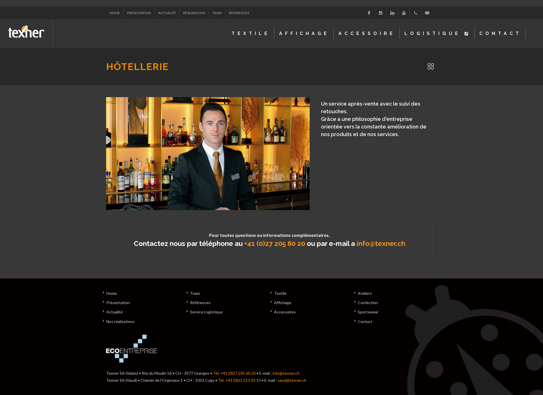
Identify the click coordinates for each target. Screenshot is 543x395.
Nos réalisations (120, 321)
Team (217, 13)
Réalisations (194, 13)
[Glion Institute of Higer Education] (208, 153)
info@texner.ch (381, 243)
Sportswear (368, 311)
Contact (365, 321)
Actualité (167, 13)
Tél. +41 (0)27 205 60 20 (234, 373)
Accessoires (285, 311)
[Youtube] (404, 13)
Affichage (282, 302)
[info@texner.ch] (427, 13)
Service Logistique (206, 311)
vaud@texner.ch (292, 380)
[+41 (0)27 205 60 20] (415, 13)
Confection (368, 302)
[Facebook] (369, 13)
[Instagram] (380, 13)
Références (239, 13)
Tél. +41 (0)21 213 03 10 (239, 380)
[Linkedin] (392, 13)
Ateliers (365, 293)
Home (114, 13)
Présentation (139, 13)
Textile (280, 293)
